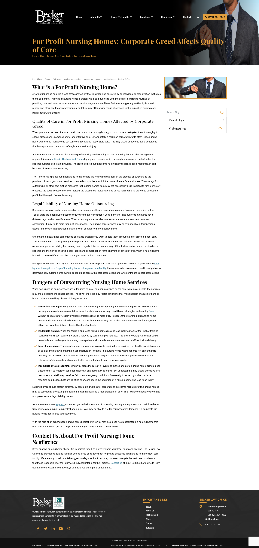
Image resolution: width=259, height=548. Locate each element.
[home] (49, 16)
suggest (60, 404)
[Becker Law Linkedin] (53, 528)
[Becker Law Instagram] (68, 528)
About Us (95, 16)
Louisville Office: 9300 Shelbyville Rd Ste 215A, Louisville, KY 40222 (73, 545)
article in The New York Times (68, 159)
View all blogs (176, 120)
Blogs (148, 519)
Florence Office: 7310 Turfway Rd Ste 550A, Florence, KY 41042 (197, 545)
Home (79, 16)
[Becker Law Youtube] (61, 528)
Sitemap (150, 527)
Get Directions (212, 519)
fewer (152, 311)
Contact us (116, 463)
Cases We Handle (120, 16)
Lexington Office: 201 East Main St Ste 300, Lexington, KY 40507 (135, 545)
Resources (166, 16)
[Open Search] (198, 17)
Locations (145, 16)
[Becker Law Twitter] (45, 528)
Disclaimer (36, 545)
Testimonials (152, 515)
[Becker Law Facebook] (38, 528)
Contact (187, 16)
